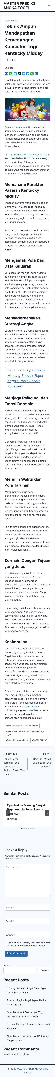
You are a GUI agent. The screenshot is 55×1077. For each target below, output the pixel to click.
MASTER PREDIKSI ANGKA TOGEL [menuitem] (30, 154)
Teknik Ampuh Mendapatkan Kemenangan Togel (25, 733)
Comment (12, 867)
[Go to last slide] (8, 813)
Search (7, 965)
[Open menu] (49, 5)
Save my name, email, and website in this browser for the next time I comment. (29, 944)
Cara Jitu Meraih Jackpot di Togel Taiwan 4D (42, 760)
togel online (30, 706)
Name (10, 907)
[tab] (22, 828)
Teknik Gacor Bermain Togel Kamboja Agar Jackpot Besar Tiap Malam (14, 764)
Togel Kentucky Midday (17, 740)
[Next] (47, 813)
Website (10, 935)
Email (10, 921)
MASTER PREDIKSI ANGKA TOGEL (22, 725)
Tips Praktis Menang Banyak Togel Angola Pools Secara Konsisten (26, 809)
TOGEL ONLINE (11, 21)
